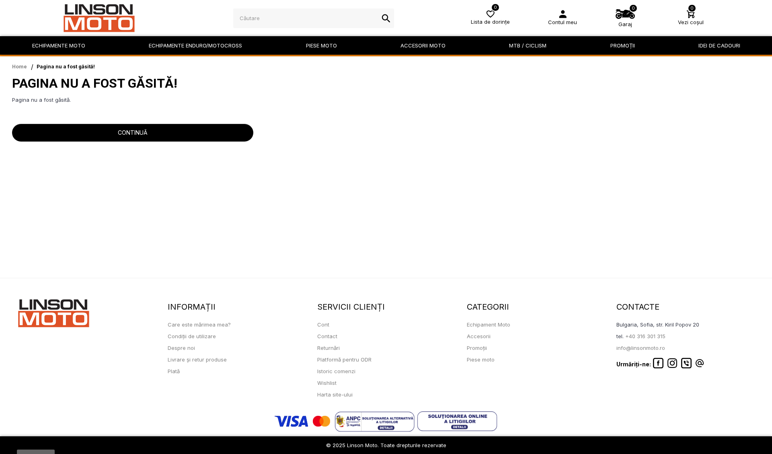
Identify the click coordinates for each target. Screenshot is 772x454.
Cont (323, 324)
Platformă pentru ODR (344, 359)
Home (19, 67)
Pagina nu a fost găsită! (66, 67)
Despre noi (181, 348)
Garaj (625, 24)
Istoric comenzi (336, 371)
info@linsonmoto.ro (640, 348)
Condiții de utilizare (192, 336)
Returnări (328, 348)
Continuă (133, 132)
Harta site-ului (335, 394)
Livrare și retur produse (197, 359)
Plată (174, 371)
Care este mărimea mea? (199, 324)
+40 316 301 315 (645, 336)
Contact (327, 336)
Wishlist (327, 383)
